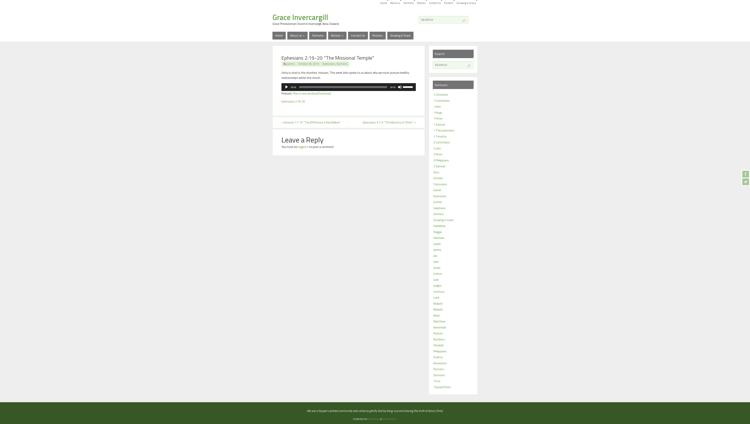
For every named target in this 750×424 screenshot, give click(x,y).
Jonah (436, 268)
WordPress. (389, 419)
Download (325, 93)
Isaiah (437, 244)
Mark (436, 315)
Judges (437, 285)
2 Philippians (441, 160)
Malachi (438, 303)
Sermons (408, 3)
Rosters (448, 3)
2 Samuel (439, 166)
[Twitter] (745, 181)
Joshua (437, 273)
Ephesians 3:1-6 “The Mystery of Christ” (389, 122)
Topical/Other (442, 387)
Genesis (438, 214)
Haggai (437, 232)
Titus (436, 381)
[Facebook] (745, 174)
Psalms (438, 357)
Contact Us (435, 3)
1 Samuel (439, 124)
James (437, 250)
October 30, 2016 (308, 64)
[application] (348, 87)
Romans (438, 369)
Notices (421, 3)
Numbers (439, 339)
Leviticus (439, 291)
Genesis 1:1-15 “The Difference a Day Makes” (311, 122)
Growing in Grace (466, 3)
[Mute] (400, 87)
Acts (436, 172)
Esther (437, 202)
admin (291, 64)
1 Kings (437, 112)
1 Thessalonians (443, 130)
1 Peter (438, 118)
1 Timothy (439, 136)
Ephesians (329, 64)
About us (395, 3)
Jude (436, 279)
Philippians (440, 351)
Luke (436, 297)
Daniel (437, 190)
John (436, 261)
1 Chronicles (440, 94)
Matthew (439, 321)
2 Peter (438, 154)
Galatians (439, 208)
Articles (438, 178)
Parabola (374, 419)
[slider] (408, 86)
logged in (303, 147)
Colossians (440, 184)
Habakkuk (439, 226)
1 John (437, 106)
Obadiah (438, 345)
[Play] (286, 87)
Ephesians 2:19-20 (293, 101)
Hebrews (439, 238)
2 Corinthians (441, 142)
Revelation (440, 363)
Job (435, 256)
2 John (437, 148)
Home (383, 3)
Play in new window (305, 93)
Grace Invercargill (300, 17)
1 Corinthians (441, 100)
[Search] (464, 21)
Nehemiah (439, 327)
